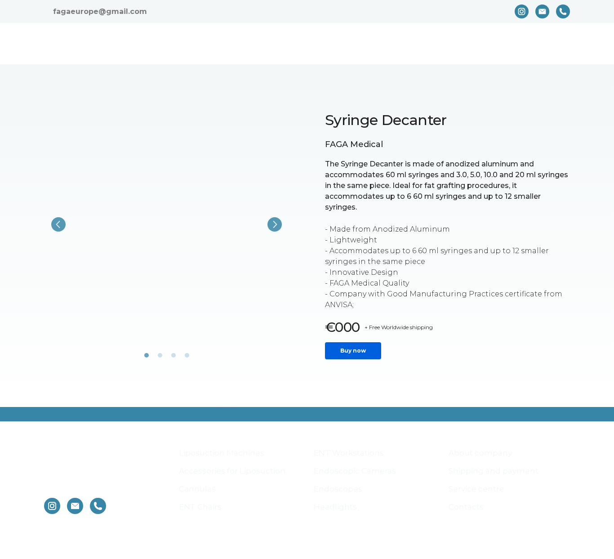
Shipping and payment (403, 44)
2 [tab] (160, 358)
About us (326, 44)
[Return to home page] (113, 43)
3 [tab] (173, 358)
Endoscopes (338, 505)
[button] (522, 11)
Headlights (335, 523)
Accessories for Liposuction (232, 487)
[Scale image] (166, 224)
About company (480, 469)
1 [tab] (146, 358)
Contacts (553, 44)
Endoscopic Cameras (355, 487)
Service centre (490, 44)
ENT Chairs (200, 523)
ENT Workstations (349, 469)
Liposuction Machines (221, 469)
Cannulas (197, 505)
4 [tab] (187, 358)
